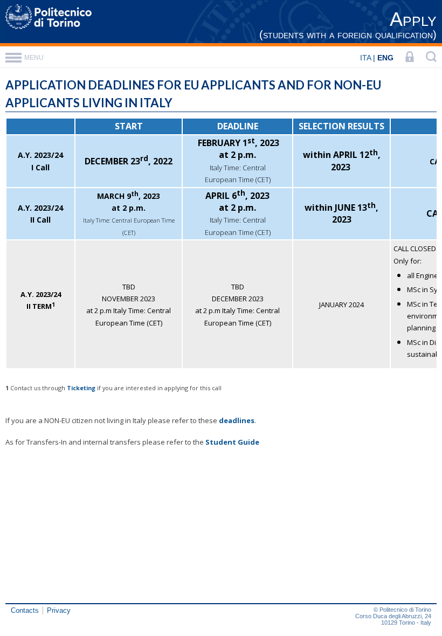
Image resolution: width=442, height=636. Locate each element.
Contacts (25, 610)
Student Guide (232, 442)
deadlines (236, 420)
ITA (365, 57)
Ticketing (81, 388)
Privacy (59, 610)
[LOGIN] (409, 57)
